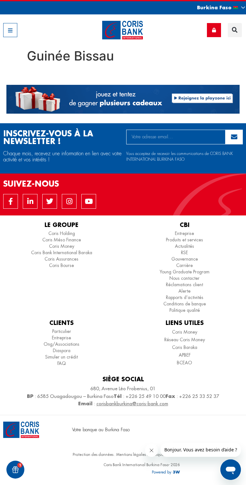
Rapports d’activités (184, 297)
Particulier (61, 331)
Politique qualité (184, 310)
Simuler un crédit (61, 357)
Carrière (184, 265)
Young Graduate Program (184, 272)
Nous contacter (184, 278)
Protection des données (93, 454)
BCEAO (184, 363)
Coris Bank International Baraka (61, 252)
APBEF (185, 355)
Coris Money (61, 246)
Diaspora (61, 350)
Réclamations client (184, 284)
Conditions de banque (184, 304)
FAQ (61, 363)
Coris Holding (61, 233)
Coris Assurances (61, 259)
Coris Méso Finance (61, 240)
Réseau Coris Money (184, 340)
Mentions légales (131, 454)
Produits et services (184, 240)
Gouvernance (184, 259)
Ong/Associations (61, 344)
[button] (215, 7)
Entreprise (184, 233)
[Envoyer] (234, 137)
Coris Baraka (184, 347)
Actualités (184, 246)
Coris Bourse (61, 265)
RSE (184, 252)
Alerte (184, 291)
